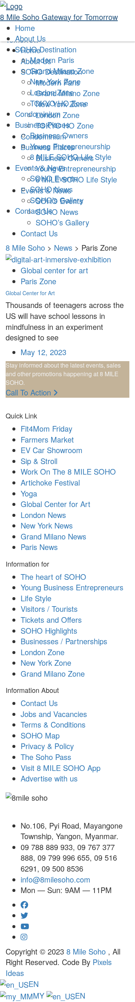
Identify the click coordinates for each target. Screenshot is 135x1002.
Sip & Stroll (39, 460)
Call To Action (29, 392)
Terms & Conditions (53, 724)
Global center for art (54, 270)
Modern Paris (52, 59)
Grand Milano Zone (62, 70)
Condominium (38, 113)
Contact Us (39, 233)
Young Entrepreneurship (70, 146)
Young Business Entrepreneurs (72, 587)
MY (39, 995)
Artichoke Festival (50, 482)
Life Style (36, 598)
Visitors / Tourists (49, 608)
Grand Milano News (53, 536)
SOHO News (51, 189)
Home (25, 27)
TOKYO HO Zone (59, 103)
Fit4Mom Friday (46, 428)
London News (43, 514)
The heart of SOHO (53, 576)
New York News (47, 525)
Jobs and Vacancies (54, 713)
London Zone (52, 92)
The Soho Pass (46, 756)
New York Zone (55, 81)
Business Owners (59, 135)
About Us (30, 38)
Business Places (42, 124)
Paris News (39, 546)
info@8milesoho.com (55, 879)
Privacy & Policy (47, 745)
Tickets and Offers (51, 619)
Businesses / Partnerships (64, 641)
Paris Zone (38, 281)
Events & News (40, 167)
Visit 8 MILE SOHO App (60, 767)
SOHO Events (53, 178)
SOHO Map (40, 735)
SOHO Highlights (49, 630)
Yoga (29, 493)
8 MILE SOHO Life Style (70, 156)
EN (33, 983)
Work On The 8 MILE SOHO (68, 471)
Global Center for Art (30, 293)
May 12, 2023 (43, 351)
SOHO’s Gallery (62, 222)
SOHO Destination (45, 49)
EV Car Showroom (51, 449)
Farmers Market (47, 439)
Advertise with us (49, 778)
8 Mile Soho (87, 951)
